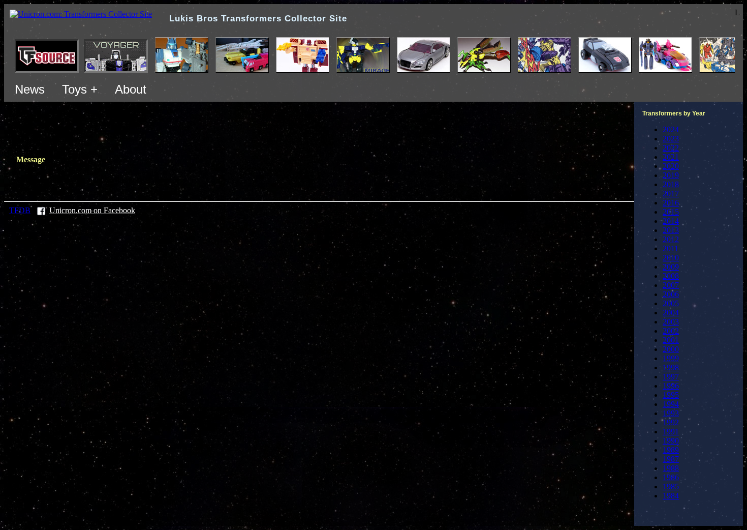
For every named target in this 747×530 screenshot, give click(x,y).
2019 (671, 175)
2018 (671, 184)
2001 (671, 340)
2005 (671, 303)
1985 (671, 486)
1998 (671, 367)
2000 (671, 349)
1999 (671, 358)
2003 (671, 321)
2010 (671, 257)
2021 (671, 157)
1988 (671, 468)
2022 (671, 147)
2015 (671, 212)
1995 (671, 395)
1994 (671, 404)
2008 (671, 276)
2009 (671, 266)
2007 (671, 285)
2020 (671, 166)
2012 (671, 239)
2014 (671, 221)
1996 (671, 385)
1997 (671, 376)
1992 (671, 422)
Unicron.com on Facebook (92, 210)
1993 (671, 413)
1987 (671, 459)
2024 (671, 129)
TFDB (19, 210)
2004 (671, 312)
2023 (671, 138)
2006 (671, 294)
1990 (671, 440)
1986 (671, 477)
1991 (671, 431)
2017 (671, 193)
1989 (671, 450)
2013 (671, 230)
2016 (671, 202)
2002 (671, 331)
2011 (670, 248)
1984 (671, 495)
